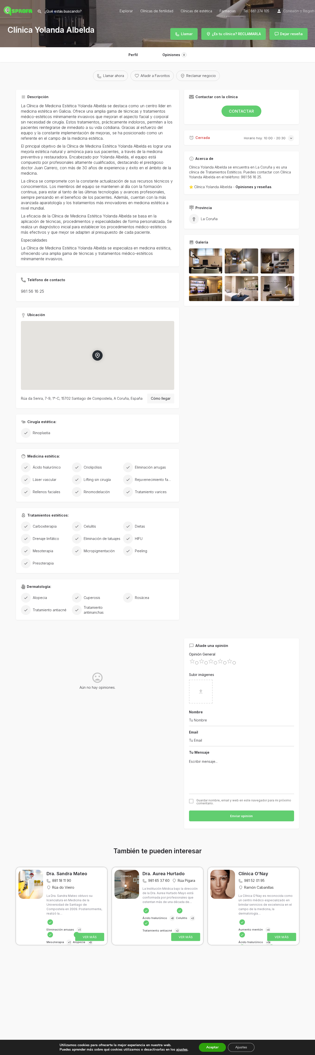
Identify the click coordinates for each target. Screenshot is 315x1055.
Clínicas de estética (196, 11)
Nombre (196, 712)
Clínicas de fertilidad (156, 11)
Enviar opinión (241, 816)
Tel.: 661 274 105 (256, 11)
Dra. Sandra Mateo (67, 873)
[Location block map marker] (98, 355)
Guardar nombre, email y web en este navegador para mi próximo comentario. (243, 802)
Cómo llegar (161, 398)
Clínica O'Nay (253, 873)
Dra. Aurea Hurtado (163, 873)
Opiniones (173, 55)
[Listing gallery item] (205, 261)
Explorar (126, 11)
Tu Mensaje (199, 752)
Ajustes (241, 1047)
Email (193, 732)
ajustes (182, 1049)
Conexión (291, 11)
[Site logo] (18, 10)
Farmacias (228, 11)
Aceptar (212, 1047)
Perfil (133, 55)
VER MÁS (90, 937)
